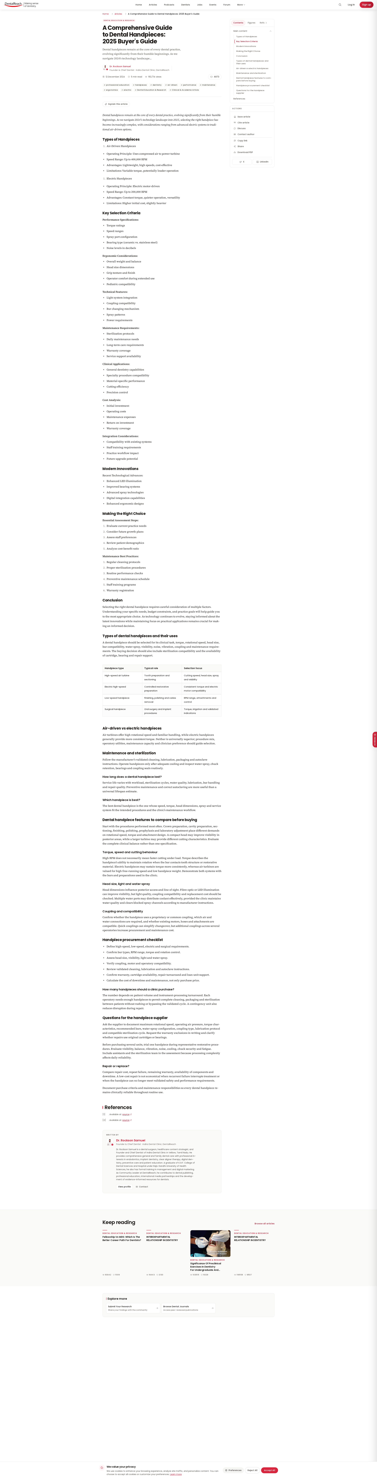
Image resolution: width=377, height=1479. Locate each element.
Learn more (176, 1474)
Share (241, 146)
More (240, 4)
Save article (244, 116)
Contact (143, 1186)
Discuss (242, 128)
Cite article (243, 122)
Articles (153, 4)
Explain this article (118, 104)
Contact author (246, 134)
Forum (226, 4)
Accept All (269, 1470)
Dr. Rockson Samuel (120, 66)
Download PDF (245, 152)
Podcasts (169, 4)
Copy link (242, 140)
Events (212, 4)
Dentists (185, 4)
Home (138, 4)
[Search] (340, 5)
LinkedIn (264, 161)
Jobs (199, 4)
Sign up (366, 4)
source (125, 1114)
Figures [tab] (251, 22)
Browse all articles (265, 1223)
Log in (351, 4)
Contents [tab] (238, 22)
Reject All (252, 1470)
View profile (124, 1186)
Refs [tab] (263, 22)
